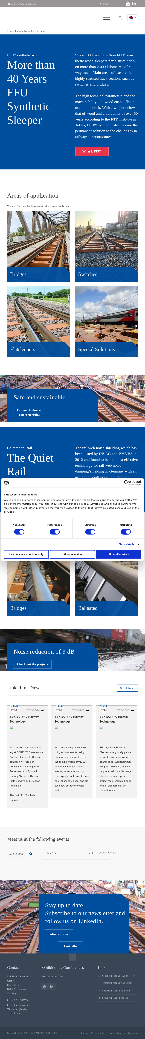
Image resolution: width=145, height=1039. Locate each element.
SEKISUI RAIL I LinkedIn (116, 990)
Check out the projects (32, 664)
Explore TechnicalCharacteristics (29, 412)
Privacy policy (98, 1033)
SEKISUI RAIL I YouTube (116, 998)
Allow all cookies (118, 554)
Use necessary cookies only (26, 554)
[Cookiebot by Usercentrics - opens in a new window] (125, 482)
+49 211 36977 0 (19, 1000)
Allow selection (72, 554)
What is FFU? (92, 151)
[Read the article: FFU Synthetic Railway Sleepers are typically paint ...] (117, 734)
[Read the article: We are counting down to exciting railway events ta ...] (72, 734)
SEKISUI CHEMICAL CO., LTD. (119, 976)
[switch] (55, 532)
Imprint (85, 1033)
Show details (126, 544)
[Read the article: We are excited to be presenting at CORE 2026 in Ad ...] (27, 734)
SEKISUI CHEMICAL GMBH (117, 983)
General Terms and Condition (123, 1033)
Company (105, 4)
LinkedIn (70, 946)
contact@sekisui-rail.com (24, 4)
